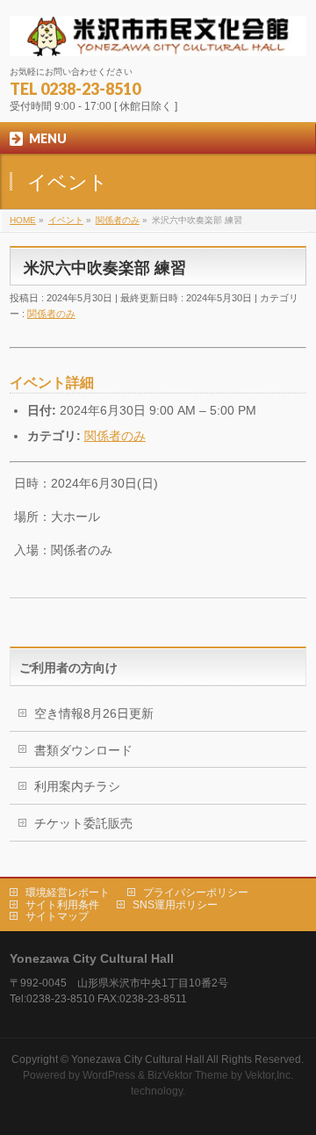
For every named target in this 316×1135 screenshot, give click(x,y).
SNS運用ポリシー (175, 905)
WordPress (109, 1075)
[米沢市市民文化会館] (158, 36)
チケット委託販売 (83, 823)
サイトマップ (57, 916)
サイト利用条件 (62, 905)
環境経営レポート (67, 892)
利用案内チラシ (77, 786)
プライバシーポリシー (195, 892)
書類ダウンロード (83, 750)
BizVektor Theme (187, 1075)
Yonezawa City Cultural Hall (138, 1059)
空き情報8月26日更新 (94, 713)
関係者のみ (51, 313)
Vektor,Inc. (269, 1075)
